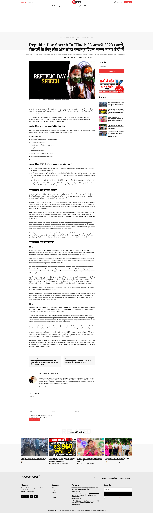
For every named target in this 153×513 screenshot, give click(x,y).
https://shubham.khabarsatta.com (46, 376)
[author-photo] (22, 462)
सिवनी (73, 491)
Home (61, 37)
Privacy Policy (114, 75)
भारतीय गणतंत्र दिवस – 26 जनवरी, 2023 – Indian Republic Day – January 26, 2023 (78, 361)
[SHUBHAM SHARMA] (33, 380)
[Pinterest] (65, 104)
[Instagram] (42, 386)
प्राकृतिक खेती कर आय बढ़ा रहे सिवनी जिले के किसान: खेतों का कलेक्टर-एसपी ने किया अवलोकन (115, 127)
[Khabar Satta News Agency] (76, 2)
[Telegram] (72, 104)
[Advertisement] (76, 20)
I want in (110, 71)
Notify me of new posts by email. (39, 417)
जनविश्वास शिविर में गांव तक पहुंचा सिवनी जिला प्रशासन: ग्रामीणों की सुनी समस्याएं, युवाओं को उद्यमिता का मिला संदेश (90, 460)
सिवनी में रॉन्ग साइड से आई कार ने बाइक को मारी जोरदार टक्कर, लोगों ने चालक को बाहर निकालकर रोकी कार (116, 104)
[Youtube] (36, 496)
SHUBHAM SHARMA (70, 57)
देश (64, 37)
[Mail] (45, 386)
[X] (61, 104)
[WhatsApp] (68, 104)
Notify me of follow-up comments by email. (41, 415)
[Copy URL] (76, 104)
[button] (31, 2)
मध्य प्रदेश (73, 498)
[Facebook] (57, 104)
